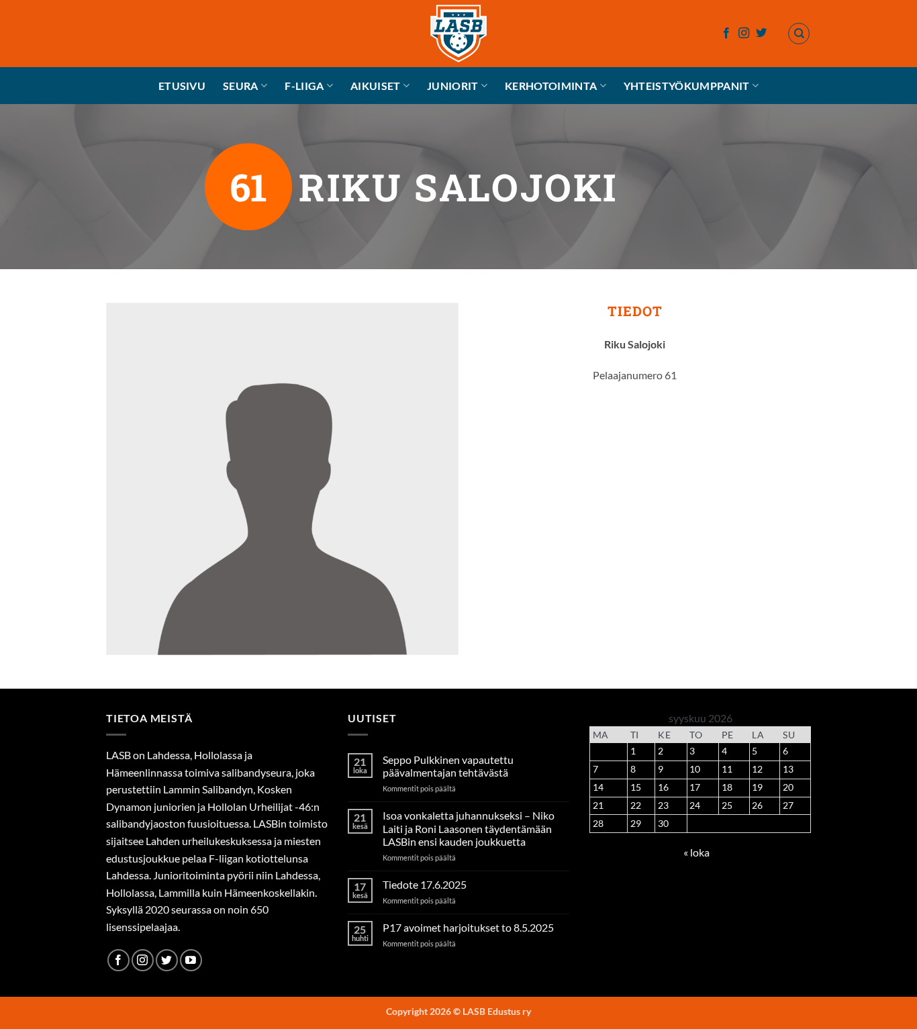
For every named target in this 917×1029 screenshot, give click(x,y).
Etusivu (181, 85)
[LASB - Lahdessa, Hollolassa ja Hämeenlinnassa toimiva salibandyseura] (458, 33)
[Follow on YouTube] (191, 960)
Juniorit (453, 85)
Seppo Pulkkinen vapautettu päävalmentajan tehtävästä (448, 766)
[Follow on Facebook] (726, 34)
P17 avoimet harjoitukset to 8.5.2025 (468, 927)
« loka (696, 852)
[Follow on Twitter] (761, 34)
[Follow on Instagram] (743, 34)
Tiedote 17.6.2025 (425, 884)
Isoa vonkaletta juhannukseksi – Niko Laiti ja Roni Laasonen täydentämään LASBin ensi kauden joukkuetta (468, 828)
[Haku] (799, 33)
